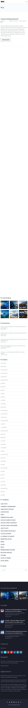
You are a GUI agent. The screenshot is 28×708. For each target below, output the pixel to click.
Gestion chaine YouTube (8, 520)
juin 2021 (3, 451)
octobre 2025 (3, 376)
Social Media (4, 560)
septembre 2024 (4, 420)
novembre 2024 (4, 413)
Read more (5, 39)
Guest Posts (4, 528)
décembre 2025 (4, 369)
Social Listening (6, 558)
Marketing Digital (6, 539)
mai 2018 (2, 471)
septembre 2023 (4, 430)
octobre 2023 (3, 427)
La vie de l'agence (6, 533)
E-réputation (5, 512)
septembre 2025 (4, 380)
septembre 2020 (4, 454)
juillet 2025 (3, 386)
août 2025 (3, 383)
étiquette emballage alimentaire (9, 19)
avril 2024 (3, 424)
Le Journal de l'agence (7, 536)
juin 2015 (3, 491)
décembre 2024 (4, 410)
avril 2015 (3, 495)
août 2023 (3, 434)
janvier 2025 (3, 407)
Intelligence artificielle (8, 530)
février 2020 (3, 461)
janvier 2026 (3, 366)
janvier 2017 (3, 484)
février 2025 (3, 403)
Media (2, 541)
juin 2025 (3, 390)
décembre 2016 (4, 488)
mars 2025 (3, 400)
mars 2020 (3, 457)
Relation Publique (6, 552)
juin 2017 (3, 474)
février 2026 (3, 363)
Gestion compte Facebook (9, 522)
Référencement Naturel (8, 549)
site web (3, 555)
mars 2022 (3, 440)
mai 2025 (2, 393)
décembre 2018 (4, 468)
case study (4, 503)
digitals (3, 20)
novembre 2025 (4, 373)
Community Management (8, 506)
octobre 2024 (3, 417)
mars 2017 (3, 481)
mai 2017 (2, 478)
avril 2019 (3, 464)
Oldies (3, 544)
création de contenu (7, 509)
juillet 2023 (3, 437)
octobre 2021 (3, 447)
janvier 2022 (3, 444)
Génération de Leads (7, 517)
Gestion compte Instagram (9, 525)
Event (2, 514)
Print (2, 547)
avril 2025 (3, 396)
